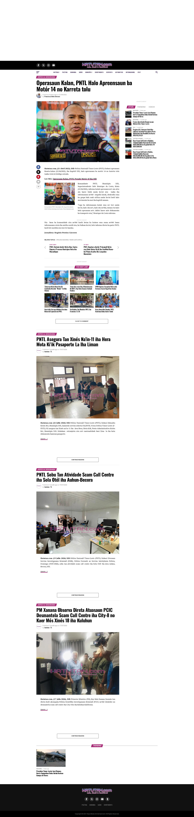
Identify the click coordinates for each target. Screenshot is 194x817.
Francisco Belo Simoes (52, 96)
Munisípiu (88, 72)
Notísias (56, 72)
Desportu (109, 72)
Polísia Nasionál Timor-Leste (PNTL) (69, 240)
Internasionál (130, 72)
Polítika (64, 72)
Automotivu (119, 72)
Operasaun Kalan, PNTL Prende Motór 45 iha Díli (75, 179)
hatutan (47, 351)
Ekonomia (73, 72)
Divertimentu (99, 72)
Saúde (81, 72)
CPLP (139, 72)
